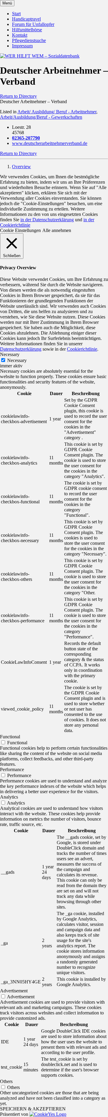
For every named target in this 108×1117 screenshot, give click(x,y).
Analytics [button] (9, 796)
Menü (7, 3)
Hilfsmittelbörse (27, 29)
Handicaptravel (26, 18)
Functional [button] (10, 736)
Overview (21, 166)
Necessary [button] (10, 354)
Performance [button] (12, 769)
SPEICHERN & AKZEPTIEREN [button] (33, 1108)
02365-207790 (26, 137)
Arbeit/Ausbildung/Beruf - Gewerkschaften (41, 117)
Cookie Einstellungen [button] (20, 230)
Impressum (22, 45)
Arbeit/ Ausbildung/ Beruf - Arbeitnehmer (56, 111)
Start (16, 13)
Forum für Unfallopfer (33, 24)
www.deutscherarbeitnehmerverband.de (49, 143)
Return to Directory (18, 96)
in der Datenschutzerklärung (47, 219)
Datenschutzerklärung (20, 349)
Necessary (17, 360)
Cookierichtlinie (82, 349)
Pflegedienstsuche (29, 40)
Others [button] (6, 1081)
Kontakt (19, 35)
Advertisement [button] (14, 990)
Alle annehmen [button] (56, 230)
